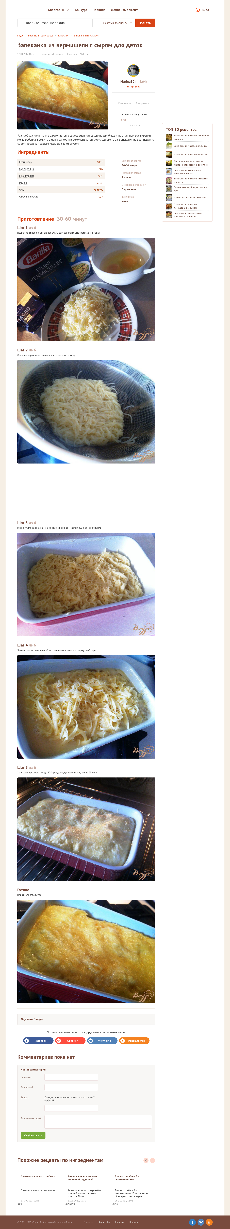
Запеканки (63, 35)
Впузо (20, 35)
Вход (205, 10)
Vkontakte (104, 1040)
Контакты (119, 1222)
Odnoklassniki (136, 1040)
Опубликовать (33, 1135)
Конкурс (81, 10)
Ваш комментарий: (31, 1118)
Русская (126, 177)
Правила (99, 10)
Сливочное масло (28, 196)
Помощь (133, 1222)
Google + (72, 1040)
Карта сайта (104, 1222)
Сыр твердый (26, 168)
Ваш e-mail (27, 1087)
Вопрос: (25, 1097)
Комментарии (125, 103)
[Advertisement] (86, 490)
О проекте (89, 1222)
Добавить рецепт (124, 10)
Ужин (125, 201)
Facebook (40, 1040)
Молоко (23, 182)
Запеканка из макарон (86, 35)
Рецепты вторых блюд (40, 35)
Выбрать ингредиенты (114, 22)
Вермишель (25, 162)
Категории (56, 10)
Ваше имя (26, 1077)
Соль (21, 189)
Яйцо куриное (26, 175)
